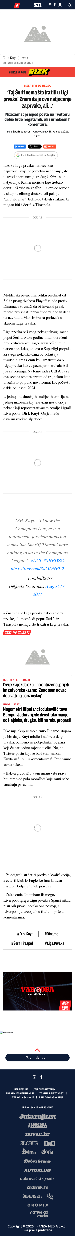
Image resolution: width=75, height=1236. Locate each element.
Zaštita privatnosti (51, 1093)
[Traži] (70, 5)
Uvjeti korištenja (44, 1089)
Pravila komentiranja (20, 1093)
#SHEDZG (53, 560)
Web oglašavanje (23, 1097)
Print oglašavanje (51, 1097)
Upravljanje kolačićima (37, 1107)
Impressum (21, 1089)
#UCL (36, 560)
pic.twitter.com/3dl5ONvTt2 (37, 568)
